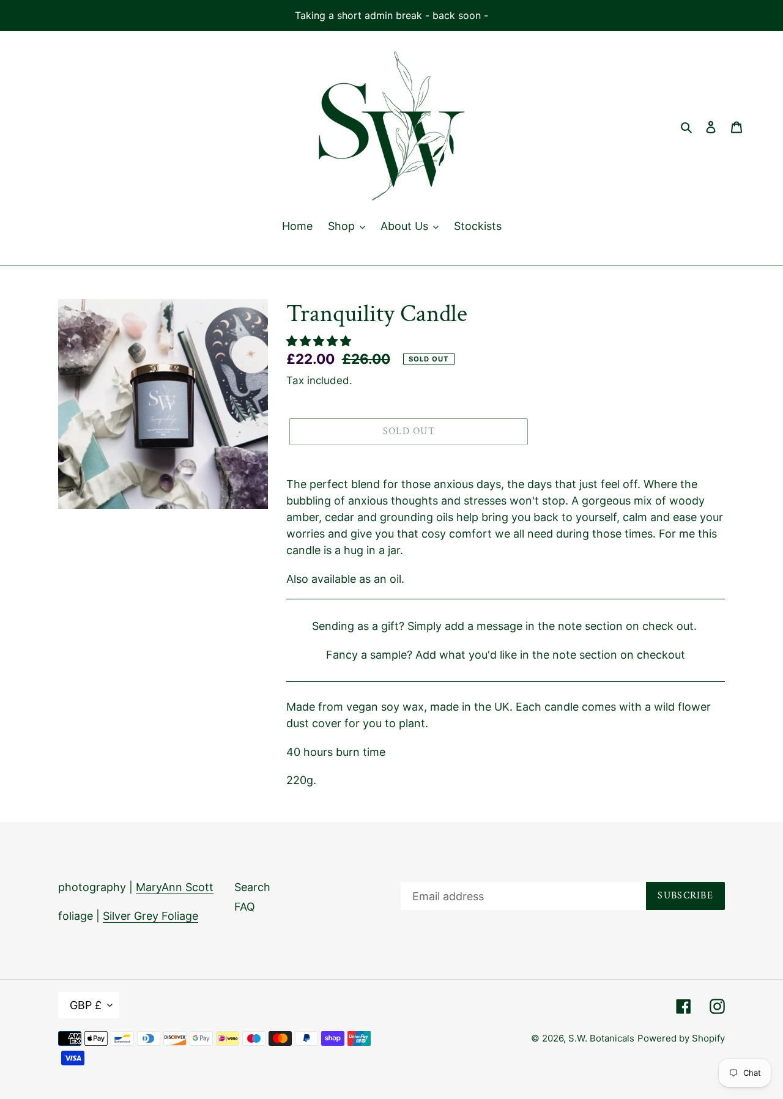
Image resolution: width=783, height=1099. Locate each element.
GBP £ (86, 1005)
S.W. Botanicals (601, 1038)
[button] (320, 341)
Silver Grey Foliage (150, 915)
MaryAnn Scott (174, 887)
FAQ (244, 906)
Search (252, 887)
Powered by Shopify (681, 1038)
